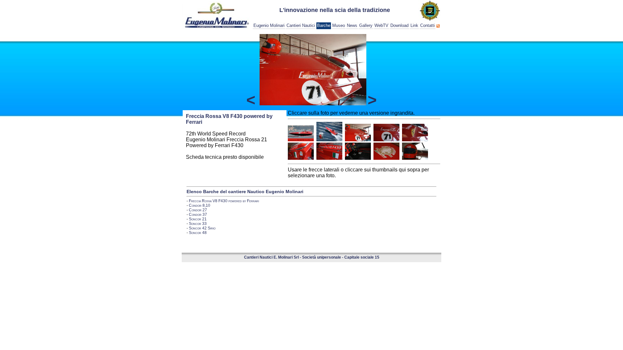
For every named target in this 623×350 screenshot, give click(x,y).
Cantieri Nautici (301, 25)
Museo (338, 25)
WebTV (381, 25)
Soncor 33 (198, 223)
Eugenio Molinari (269, 25)
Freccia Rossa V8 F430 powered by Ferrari (224, 201)
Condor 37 (198, 214)
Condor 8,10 (199, 205)
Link (414, 25)
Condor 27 (198, 210)
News (352, 25)
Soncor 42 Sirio (202, 228)
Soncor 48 (198, 232)
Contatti (427, 25)
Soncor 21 (198, 219)
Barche (323, 25)
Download (399, 25)
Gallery (366, 25)
